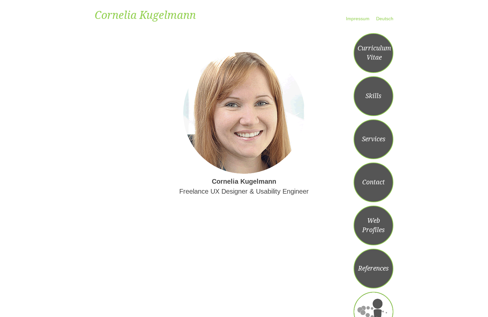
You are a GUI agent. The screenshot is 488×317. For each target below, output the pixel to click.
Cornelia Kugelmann (145, 15)
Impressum (357, 18)
